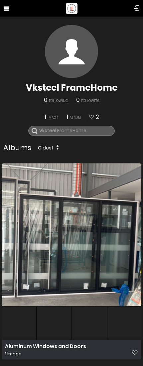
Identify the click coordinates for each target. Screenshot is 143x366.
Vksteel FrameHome (71, 88)
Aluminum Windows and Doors (45, 346)
